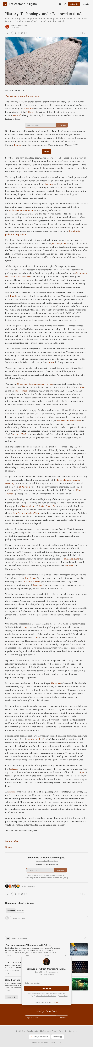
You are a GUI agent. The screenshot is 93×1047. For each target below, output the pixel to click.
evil (42, 739)
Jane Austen (19, 513)
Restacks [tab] (20, 910)
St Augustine (25, 487)
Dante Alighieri (29, 506)
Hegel (26, 627)
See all (10, 997)
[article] (46, 950)
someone (12, 791)
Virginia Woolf (33, 513)
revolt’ (51, 362)
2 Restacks (31, 886)
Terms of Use (57, 994)
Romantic (28, 108)
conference (70, 565)
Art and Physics (20, 434)
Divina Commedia (47, 506)
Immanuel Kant (71, 559)
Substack (35, 1042)
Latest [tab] (13, 938)
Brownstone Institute (19, 25)
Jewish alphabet (59, 243)
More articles (11, 841)
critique (80, 772)
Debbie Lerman (51, 953)
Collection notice (71, 1031)
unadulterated (33, 739)
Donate (8, 847)
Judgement (38, 585)
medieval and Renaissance (68, 420)
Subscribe (74, 4)
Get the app (57, 1036)
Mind (36, 637)
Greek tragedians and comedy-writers (35, 384)
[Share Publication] (65, 4)
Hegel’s (31, 112)
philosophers (21, 391)
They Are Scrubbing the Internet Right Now (29, 945)
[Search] (60, 4)
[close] (68, 959)
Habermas (56, 683)
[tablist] (15, 910)
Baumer (18, 145)
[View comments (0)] (16, 33)
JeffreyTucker (20, 953)
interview (14, 769)
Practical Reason (32, 581)
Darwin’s (17, 115)
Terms (61, 1031)
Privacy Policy (63, 996)
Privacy (54, 1031)
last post (49, 184)
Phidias (81, 387)
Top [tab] (8, 938)
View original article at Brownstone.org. (22, 96)
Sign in (86, 4)
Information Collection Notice (46, 996)
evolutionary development (21, 210)
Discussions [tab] (22, 938)
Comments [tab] (11, 910)
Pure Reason (31, 578)
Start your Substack (40, 1036)
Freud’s (13, 296)
